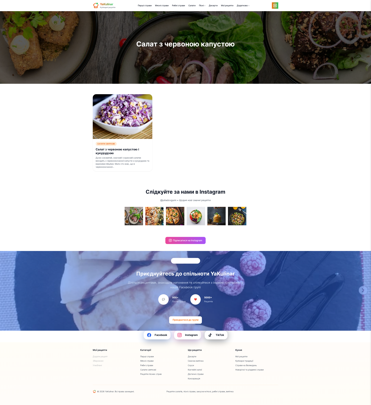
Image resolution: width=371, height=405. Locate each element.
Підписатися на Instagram (187, 240)
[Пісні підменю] (204, 5)
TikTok (220, 334)
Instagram (191, 334)
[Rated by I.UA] (271, 391)
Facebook (161, 334)
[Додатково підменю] (248, 5)
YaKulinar (106, 4)
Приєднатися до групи (186, 319)
